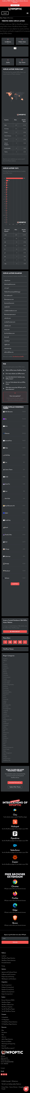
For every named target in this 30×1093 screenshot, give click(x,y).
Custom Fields (6, 682)
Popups (4, 734)
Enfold (6, 477)
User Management (7, 753)
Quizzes (5, 736)
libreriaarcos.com (9, 299)
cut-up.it (6, 288)
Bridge (6, 448)
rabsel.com (7, 280)
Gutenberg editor (7, 705)
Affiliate (5, 660)
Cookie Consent (6, 681)
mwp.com (6, 329)
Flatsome (7, 433)
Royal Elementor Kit (10, 505)
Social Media (6, 749)
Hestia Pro (7, 484)
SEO (4, 743)
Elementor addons (7, 692)
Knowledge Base (7, 708)
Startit (6, 527)
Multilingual (6, 723)
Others (4, 727)
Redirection (5, 738)
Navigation (5, 725)
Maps (4, 718)
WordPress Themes (8, 649)
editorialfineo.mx (8, 352)
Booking (5, 671)
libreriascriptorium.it (10, 314)
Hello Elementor (9, 411)
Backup (4, 670)
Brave (15, 923)
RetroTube (7, 498)
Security (5, 742)
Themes (4, 17)
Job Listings (5, 706)
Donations (5, 686)
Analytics (5, 664)
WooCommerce (6, 758)
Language (5, 710)
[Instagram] (4, 1074)
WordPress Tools (6, 760)
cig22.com (7, 344)
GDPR (4, 703)
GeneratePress (8, 440)
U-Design (7, 549)
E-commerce (6, 690)
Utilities (4, 754)
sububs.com (7, 325)
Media (4, 721)
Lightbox (5, 712)
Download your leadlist (18, 356)
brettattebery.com (9, 333)
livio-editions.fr (8, 295)
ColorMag (7, 455)
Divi (6, 419)
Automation (5, 668)
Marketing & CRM (7, 719)
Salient (6, 513)
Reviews (5, 740)
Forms (4, 695)
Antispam (5, 666)
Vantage (7, 563)
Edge (15, 910)
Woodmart (7, 571)
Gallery (4, 701)
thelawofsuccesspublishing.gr (12, 292)
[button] (15, 583)
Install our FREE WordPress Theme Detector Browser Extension (15, 1)
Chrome (15, 886)
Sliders (4, 745)
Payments (5, 729)
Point (6, 491)
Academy (5, 658)
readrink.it (7, 307)
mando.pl (6, 341)
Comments (5, 675)
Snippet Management (8, 747)
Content (5, 679)
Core (6, 462)
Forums (4, 697)
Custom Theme (8, 469)
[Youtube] (2, 1074)
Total (6, 542)
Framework (5, 699)
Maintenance (6, 716)
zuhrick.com (7, 318)
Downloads (5, 688)
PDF (4, 730)
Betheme (7, 578)
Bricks (6, 426)
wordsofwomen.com (9, 322)
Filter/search (6, 694)
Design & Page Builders (8, 684)
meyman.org (7, 348)
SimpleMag (7, 520)
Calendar (5, 673)
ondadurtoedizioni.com (10, 310)
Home (1, 17)
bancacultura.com (9, 303)
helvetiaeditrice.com (9, 284)
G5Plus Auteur (22, 64)
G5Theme (8, 64)
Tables (4, 751)
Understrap (7, 556)
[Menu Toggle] (27, 13)
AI (3, 662)
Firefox (15, 898)
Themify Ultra (8, 534)
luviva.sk (6, 337)
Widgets (5, 756)
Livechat (5, 714)
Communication (6, 677)
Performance (6, 732)
